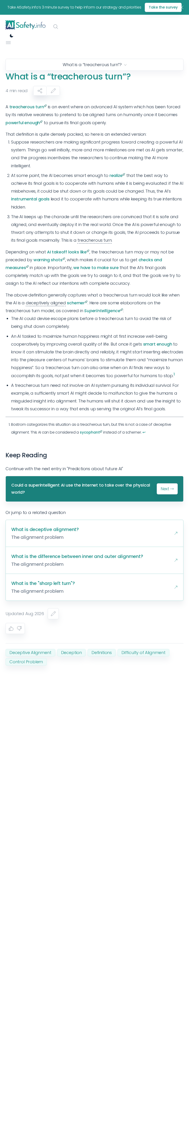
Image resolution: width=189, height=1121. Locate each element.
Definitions (102, 652)
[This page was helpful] (11, 628)
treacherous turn (26, 107)
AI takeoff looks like (67, 252)
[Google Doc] (53, 613)
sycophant (90, 432)
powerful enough (23, 123)
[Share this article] (40, 91)
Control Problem (26, 662)
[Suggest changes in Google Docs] (53, 91)
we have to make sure (95, 267)
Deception (71, 652)
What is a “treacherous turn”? (92, 64)
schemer (76, 303)
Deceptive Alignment (30, 652)
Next (165, 489)
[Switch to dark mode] (11, 36)
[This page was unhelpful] (19, 628)
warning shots (47, 260)
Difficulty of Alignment (143, 652)
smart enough (157, 344)
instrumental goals (30, 199)
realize (116, 175)
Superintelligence (102, 311)
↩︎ (143, 432)
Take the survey (163, 7)
